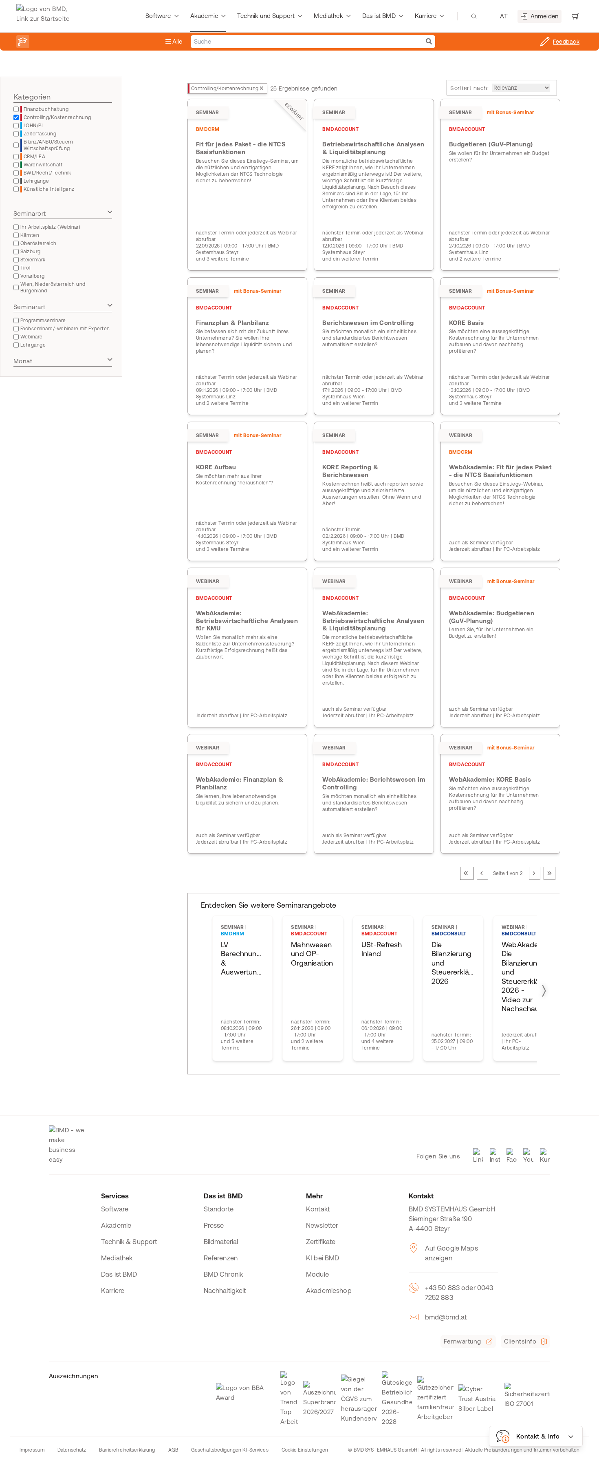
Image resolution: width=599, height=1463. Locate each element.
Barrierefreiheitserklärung (127, 1450)
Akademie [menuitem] (204, 15)
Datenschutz (71, 1450)
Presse (214, 1225)
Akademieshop (329, 1290)
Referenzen (221, 1258)
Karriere (112, 1290)
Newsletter (322, 1225)
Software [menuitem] (158, 15)
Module (317, 1274)
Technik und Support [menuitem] (266, 15)
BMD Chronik (223, 1274)
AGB (173, 1450)
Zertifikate (321, 1241)
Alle (177, 41)
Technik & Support (129, 1241)
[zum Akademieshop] (22, 41)
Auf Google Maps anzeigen (451, 1253)
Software (114, 1209)
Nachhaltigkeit (225, 1290)
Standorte (218, 1209)
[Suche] (429, 41)
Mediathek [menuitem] (328, 15)
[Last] (549, 873)
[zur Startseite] (45, 16)
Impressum (32, 1450)
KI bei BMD (322, 1258)
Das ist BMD (119, 1274)
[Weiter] (534, 873)
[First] (466, 873)
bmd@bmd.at (446, 1317)
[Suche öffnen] (473, 16)
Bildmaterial (221, 1241)
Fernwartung (462, 1341)
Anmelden (544, 16)
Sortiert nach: (469, 88)
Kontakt (318, 1209)
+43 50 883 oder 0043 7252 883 (459, 1292)
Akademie (116, 1225)
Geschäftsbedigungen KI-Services (230, 1450)
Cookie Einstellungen (305, 1450)
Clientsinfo (520, 1341)
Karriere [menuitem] (425, 15)
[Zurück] (482, 873)
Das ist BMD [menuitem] (379, 15)
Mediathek (116, 1258)
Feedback (566, 41)
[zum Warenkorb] (575, 16)
